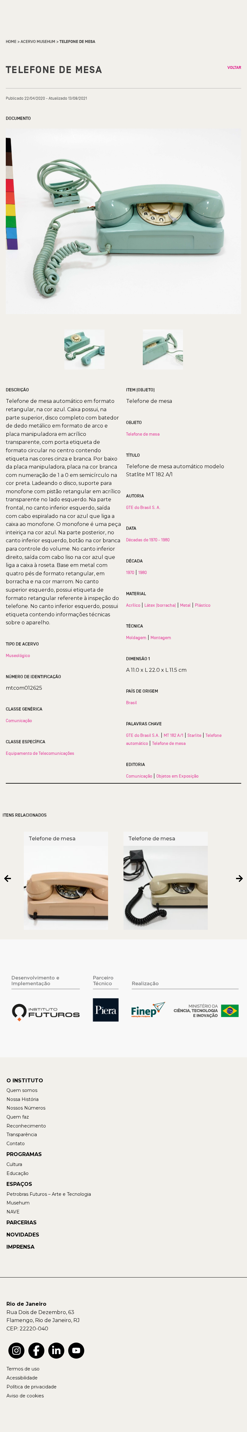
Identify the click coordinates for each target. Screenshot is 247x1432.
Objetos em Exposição (177, 775)
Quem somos (21, 1090)
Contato (15, 1143)
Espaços (19, 1184)
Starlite (194, 735)
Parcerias (21, 1223)
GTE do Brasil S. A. (143, 507)
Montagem (161, 637)
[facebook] (36, 1351)
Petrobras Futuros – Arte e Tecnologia (48, 1194)
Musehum (18, 1203)
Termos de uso (23, 1369)
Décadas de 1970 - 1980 (147, 539)
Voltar (234, 67)
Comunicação (19, 720)
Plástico (202, 605)
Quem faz (17, 1117)
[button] (8, 878)
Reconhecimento (26, 1126)
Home (11, 41)
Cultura (14, 1164)
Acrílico (133, 605)
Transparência (21, 1134)
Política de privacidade (31, 1387)
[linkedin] (56, 1351)
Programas (24, 1154)
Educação (17, 1173)
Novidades (22, 1235)
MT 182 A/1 (173, 735)
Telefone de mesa (143, 434)
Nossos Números (25, 1108)
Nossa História (22, 1099)
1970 (130, 572)
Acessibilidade (22, 1378)
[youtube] (76, 1351)
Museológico (18, 655)
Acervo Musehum (38, 41)
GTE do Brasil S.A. (143, 735)
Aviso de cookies (25, 1396)
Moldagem (136, 637)
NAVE (13, 1212)
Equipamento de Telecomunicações (40, 753)
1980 (142, 572)
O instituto (24, 1081)
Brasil (131, 702)
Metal (185, 605)
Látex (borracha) (160, 605)
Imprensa (20, 1247)
